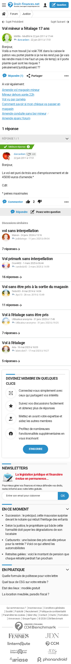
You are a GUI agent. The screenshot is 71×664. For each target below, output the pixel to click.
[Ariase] (19, 659)
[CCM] (52, 643)
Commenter (15, 201)
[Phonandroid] (52, 659)
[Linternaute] (19, 644)
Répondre (22, 212)
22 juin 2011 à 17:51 (41, 39)
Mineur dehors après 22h (18, 94)
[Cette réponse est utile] (28, 202)
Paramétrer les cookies (14, 615)
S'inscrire (35, 448)
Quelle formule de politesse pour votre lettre (30, 576)
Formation (63, 615)
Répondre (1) (15, 75)
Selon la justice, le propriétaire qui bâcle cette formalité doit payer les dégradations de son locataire (34, 530)
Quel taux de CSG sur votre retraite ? (25, 582)
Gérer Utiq (32, 615)
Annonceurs (14, 618)
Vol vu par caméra (14, 99)
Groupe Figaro (29, 618)
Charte (52, 615)
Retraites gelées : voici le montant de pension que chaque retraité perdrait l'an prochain (37, 556)
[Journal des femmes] (19, 635)
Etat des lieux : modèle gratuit (21, 588)
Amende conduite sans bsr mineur (24, 113)
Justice (26, 13)
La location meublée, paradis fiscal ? (25, 594)
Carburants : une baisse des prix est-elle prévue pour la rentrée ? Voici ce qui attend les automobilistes (35, 544)
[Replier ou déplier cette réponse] (67, 138)
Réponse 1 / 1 (10, 138)
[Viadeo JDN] (52, 651)
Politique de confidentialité (53, 611)
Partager (36, 75)
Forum (14, 13)
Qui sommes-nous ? (16, 608)
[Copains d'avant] (19, 651)
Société (9, 611)
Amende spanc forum (16, 118)
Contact (43, 615)
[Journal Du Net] (52, 635)
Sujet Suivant (58, 21)
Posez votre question (48, 212)
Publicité (19, 611)
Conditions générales (54, 608)
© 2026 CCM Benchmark (51, 618)
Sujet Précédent (14, 21)
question (61, 5)
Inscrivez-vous (35, 608)
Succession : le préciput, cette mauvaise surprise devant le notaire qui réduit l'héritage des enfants (36, 518)
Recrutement (31, 611)
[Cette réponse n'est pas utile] (39, 202)
